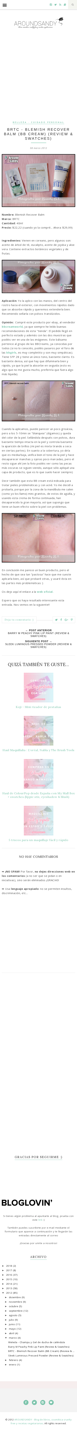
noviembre (16, 1301)
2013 (9, 1288)
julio (12, 1319)
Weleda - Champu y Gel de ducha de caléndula (36, 1342)
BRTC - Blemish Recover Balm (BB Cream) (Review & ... (41, 1351)
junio (12, 1324)
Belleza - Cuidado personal (38, 123)
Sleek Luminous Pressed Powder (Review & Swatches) (41, 1355)
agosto (13, 1315)
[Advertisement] (38, 78)
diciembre (15, 1297)
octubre (14, 1306)
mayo (13, 1328)
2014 (9, 1283)
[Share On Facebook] (61, 619)
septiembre (16, 1310)
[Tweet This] (56, 619)
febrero (14, 1360)
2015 (9, 1279)
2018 (9, 1265)
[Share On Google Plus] (66, 619)
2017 (9, 1270)
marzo (13, 1337)
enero (13, 1364)
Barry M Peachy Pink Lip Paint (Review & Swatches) (39, 1346)
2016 (9, 1274)
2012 (9, 1292)
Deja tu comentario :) (19, 619)
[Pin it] (72, 619)
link (40, 1219)
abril (12, 1333)
